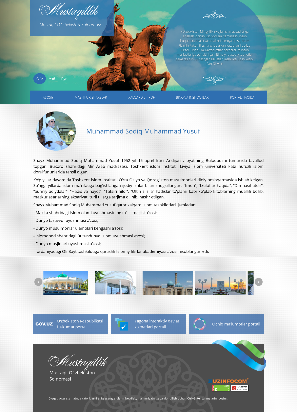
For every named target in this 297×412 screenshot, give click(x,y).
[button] (22, 60)
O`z (39, 78)
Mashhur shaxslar (91, 97)
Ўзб (52, 78)
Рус (64, 78)
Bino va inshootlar (192, 97)
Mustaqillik (70, 13)
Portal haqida (242, 97)
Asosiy (48, 97)
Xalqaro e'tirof (141, 97)
